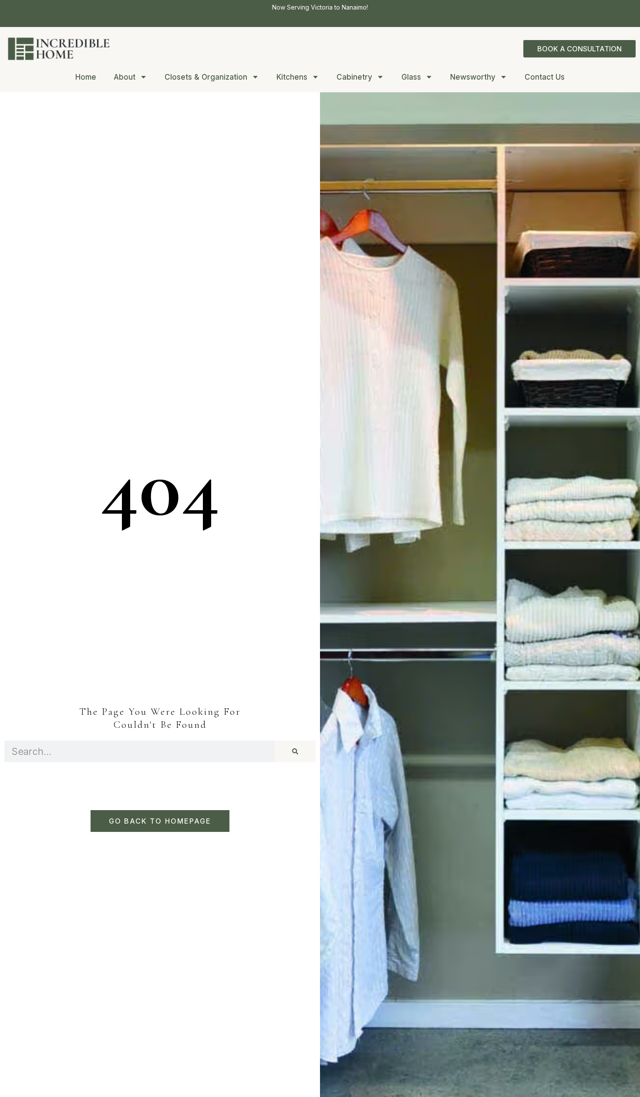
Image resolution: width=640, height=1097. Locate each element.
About (124, 77)
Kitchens (291, 77)
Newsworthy (472, 77)
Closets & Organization (206, 77)
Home (85, 77)
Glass (411, 77)
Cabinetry (354, 77)
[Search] (295, 751)
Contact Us (545, 77)
